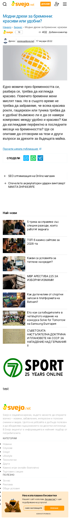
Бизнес (18, 27)
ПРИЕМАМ (54, 508)
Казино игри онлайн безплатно (21, 467)
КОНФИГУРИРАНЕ (43, 514)
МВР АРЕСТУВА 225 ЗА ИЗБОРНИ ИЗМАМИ (42, 278)
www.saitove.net (25, 41)
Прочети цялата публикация (20, 148)
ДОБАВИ (45, 4)
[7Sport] (35, 367)
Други (6, 463)
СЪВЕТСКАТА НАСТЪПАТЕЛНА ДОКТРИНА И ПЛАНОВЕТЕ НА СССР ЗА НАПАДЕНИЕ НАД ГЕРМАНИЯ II (46, 338)
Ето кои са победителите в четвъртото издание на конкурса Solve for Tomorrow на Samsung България (46, 318)
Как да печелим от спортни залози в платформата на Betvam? (45, 298)
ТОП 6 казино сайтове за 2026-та (43, 241)
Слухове (8, 447)
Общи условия (11, 488)
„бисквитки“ (50, 499)
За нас (6, 480)
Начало (7, 27)
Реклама (8, 484)
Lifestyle (7, 455)
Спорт (6, 451)
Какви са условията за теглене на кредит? (41, 260)
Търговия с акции (13, 471)
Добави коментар (58, 32)
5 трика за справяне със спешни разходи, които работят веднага (43, 225)
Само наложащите (33, 508)
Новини (7, 444)
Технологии (9, 459)
